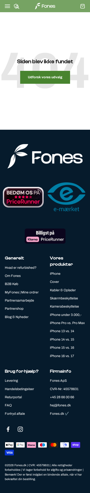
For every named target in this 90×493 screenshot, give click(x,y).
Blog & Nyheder (17, 317)
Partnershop (14, 308)
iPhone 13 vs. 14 (62, 331)
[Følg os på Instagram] (20, 429)
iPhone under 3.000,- (66, 315)
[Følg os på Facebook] (8, 429)
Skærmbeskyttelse (64, 298)
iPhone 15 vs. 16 (62, 347)
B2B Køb (11, 284)
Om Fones (13, 276)
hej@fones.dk (60, 405)
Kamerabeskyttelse (64, 306)
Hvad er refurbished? (20, 267)
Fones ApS (58, 380)
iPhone (55, 273)
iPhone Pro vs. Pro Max (67, 323)
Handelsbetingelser (19, 389)
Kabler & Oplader (63, 290)
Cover (54, 282)
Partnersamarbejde (19, 300)
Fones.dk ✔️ (59, 413)
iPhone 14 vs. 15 (62, 339)
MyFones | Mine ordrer (22, 292)
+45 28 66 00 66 (62, 397)
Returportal (13, 397)
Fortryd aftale (15, 413)
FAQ (8, 405)
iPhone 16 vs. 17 (62, 356)
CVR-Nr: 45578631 (64, 389)
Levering (11, 380)
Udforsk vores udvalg (45, 77)
